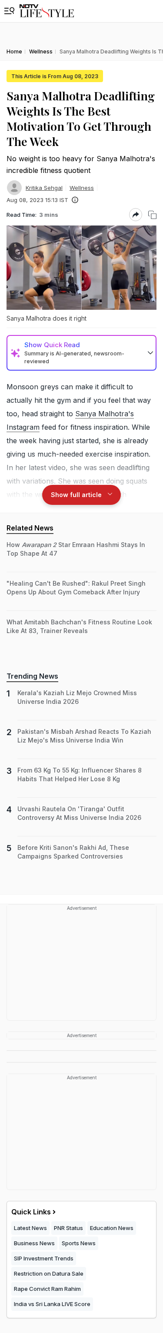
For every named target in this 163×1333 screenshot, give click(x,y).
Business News (34, 1243)
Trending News (32, 676)
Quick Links (31, 1211)
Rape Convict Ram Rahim (47, 1288)
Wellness (82, 187)
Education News (111, 1227)
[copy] (152, 215)
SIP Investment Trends (43, 1258)
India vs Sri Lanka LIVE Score (52, 1303)
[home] (47, 11)
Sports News (79, 1243)
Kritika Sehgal (44, 187)
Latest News (30, 1227)
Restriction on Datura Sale (48, 1273)
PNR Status (68, 1227)
